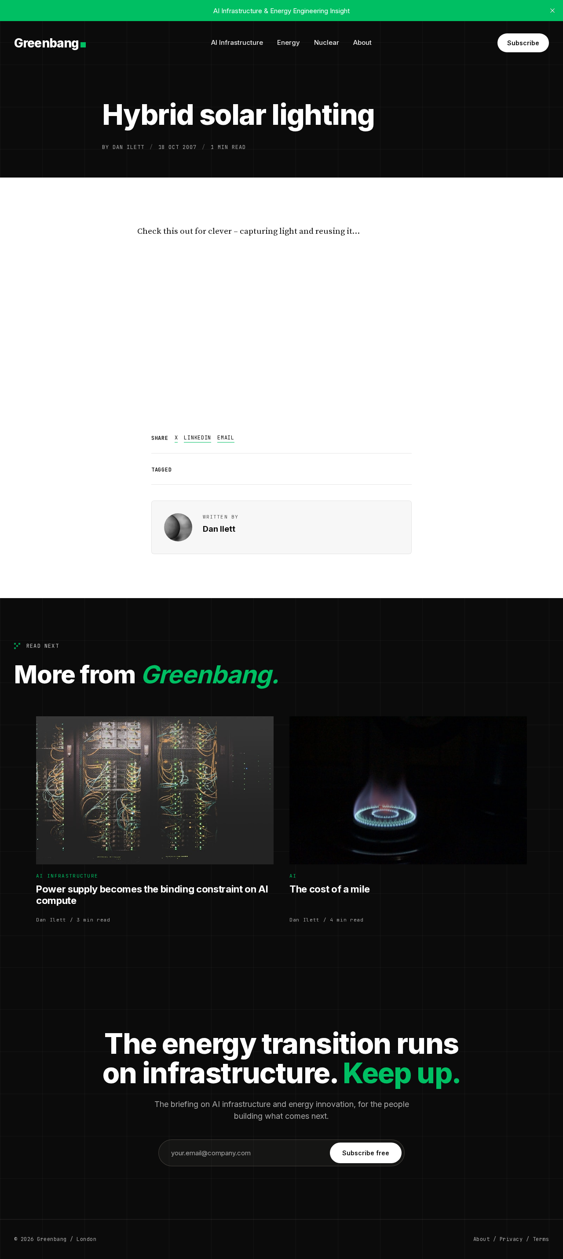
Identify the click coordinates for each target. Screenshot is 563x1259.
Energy (288, 42)
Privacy (511, 1239)
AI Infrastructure (237, 42)
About (362, 42)
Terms (541, 1239)
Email (225, 437)
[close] (552, 11)
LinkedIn (197, 437)
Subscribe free (365, 1153)
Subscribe (523, 43)
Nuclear (326, 42)
